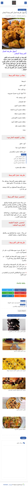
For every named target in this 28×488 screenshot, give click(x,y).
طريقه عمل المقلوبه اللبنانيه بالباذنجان (17, 390)
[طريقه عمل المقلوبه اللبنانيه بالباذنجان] (14, 383)
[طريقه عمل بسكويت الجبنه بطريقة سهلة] (14, 364)
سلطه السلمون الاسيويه (19, 162)
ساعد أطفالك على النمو (19, 158)
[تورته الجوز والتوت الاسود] (14, 344)
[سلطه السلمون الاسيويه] (14, 422)
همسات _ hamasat (7, 484)
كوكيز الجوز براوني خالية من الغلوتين (17, 331)
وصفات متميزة (22, 9)
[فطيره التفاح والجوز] (14, 403)
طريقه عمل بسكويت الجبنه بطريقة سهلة (16, 370)
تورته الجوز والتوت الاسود (20, 351)
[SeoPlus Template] (24, 485)
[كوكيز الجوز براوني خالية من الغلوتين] (14, 325)
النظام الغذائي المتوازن (19, 160)
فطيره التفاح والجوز (20, 156)
